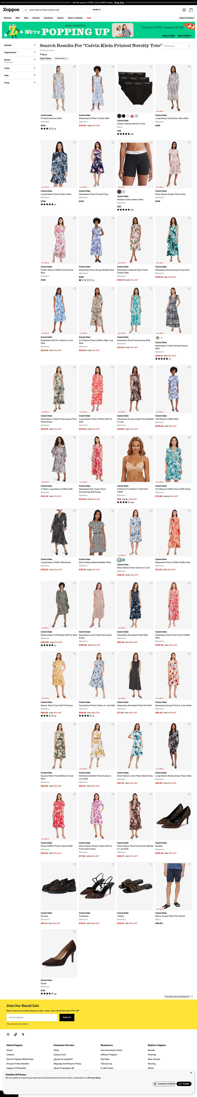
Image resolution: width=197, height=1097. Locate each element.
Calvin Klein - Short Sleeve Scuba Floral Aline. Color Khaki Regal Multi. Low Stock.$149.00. (173, 175)
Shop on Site (168, 35)
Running (152, 1063)
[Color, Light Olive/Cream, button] (157, 338)
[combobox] (56, 10)
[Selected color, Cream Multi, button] (119, 560)
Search (97, 10)
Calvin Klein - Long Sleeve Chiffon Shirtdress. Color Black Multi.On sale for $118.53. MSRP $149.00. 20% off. (59, 542)
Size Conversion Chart (111, 1050)
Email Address (16, 1017)
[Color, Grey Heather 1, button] (123, 192)
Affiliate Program (109, 1054)
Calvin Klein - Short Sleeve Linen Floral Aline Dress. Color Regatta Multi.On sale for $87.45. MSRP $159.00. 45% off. (135, 754)
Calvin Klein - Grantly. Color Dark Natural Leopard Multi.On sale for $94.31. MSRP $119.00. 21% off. (59, 893)
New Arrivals (154, 1059)
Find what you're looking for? (177, 996)
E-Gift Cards (107, 1068)
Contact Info (60, 1054)
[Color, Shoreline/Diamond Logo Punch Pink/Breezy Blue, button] (132, 116)
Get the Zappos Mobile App (19, 1059)
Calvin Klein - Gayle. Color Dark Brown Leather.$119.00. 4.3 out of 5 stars (59, 962)
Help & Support (186, 18)
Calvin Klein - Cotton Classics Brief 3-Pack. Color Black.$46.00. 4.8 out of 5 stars (135, 100)
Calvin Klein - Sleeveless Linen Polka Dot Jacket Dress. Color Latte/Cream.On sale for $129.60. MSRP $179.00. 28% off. (97, 614)
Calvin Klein (60, 58)
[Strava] (23, 1034)
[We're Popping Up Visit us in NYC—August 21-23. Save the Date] (98, 30)
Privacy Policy (94, 1078)
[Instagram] (8, 1034)
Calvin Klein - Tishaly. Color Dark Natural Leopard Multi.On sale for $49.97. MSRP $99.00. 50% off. (135, 893)
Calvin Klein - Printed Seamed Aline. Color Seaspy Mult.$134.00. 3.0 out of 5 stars (59, 100)
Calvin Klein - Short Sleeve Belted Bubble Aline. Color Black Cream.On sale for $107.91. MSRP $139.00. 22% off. (97, 542)
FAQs (56, 1050)
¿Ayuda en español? (63, 1059)
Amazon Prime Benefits (17, 1063)
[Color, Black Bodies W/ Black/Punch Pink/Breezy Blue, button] (123, 116)
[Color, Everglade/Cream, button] (123, 560)
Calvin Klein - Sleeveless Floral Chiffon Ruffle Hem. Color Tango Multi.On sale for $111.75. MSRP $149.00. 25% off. (173, 542)
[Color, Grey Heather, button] (136, 116)
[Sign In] (184, 10)
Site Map (105, 1059)
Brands (151, 1050)
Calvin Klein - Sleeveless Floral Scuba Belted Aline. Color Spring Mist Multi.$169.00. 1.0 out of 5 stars (97, 249)
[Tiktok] (15, 1034)
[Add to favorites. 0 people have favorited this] (75, 67)
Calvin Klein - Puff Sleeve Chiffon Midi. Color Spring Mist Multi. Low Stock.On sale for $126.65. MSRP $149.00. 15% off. (173, 398)
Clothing (152, 1054)
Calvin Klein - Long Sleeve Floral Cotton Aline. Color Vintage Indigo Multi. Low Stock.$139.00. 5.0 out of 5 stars (59, 175)
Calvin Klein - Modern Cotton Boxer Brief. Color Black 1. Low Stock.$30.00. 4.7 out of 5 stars (135, 175)
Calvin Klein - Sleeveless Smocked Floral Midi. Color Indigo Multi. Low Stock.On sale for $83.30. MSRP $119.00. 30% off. (135, 614)
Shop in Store (184, 35)
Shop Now (119, 2)
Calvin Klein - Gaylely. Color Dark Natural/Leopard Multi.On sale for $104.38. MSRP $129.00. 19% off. (173, 825)
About (9, 1050)
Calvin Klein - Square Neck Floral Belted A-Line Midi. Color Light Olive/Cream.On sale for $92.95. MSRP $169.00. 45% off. (59, 754)
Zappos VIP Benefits (16, 1068)
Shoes (151, 1068)
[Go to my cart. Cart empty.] (191, 10)
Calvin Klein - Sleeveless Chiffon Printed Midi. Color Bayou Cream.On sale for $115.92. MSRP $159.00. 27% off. (97, 100)
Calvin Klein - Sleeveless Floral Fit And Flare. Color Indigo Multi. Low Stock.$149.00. (97, 175)
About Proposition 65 (64, 1068)
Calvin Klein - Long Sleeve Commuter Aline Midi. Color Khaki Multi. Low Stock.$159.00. (173, 100)
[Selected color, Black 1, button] (119, 192)
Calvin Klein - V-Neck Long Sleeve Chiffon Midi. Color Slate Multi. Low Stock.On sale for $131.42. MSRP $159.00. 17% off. (59, 469)
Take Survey (106, 1063)
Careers (10, 1054)
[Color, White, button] (128, 116)
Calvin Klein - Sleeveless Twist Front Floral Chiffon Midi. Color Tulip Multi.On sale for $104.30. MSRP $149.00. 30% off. (173, 614)
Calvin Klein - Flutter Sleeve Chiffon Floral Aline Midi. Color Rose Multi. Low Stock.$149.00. (59, 249)
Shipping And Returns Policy (67, 1063)
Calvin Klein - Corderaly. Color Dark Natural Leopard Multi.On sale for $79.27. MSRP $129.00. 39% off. (97, 893)
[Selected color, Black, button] (119, 116)
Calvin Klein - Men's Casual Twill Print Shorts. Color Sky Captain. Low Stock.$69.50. (173, 893)
